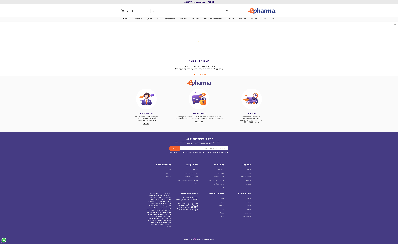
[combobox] (190, 10)
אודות (249, 169)
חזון (250, 173)
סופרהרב (248, 213)
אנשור (169, 169)
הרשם (174, 148)
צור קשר (195, 169)
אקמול (222, 198)
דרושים (248, 180)
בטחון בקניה (220, 169)
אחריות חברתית (246, 177)
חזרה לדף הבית (199, 74)
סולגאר (248, 202)
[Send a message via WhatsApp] (4, 240)
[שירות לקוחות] (146, 99)
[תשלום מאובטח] (199, 99)
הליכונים (168, 177)
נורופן (222, 202)
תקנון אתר (221, 173)
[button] (273, 19)
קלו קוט (221, 206)
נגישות (248, 184)
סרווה (249, 209)
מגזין (222, 188)
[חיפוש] (152, 10)
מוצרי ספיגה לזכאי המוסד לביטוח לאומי (187, 182)
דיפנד (249, 198)
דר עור (249, 206)
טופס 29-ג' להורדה (191, 177)
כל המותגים (247, 217)
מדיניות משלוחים (219, 184)
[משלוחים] (252, 99)
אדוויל (222, 217)
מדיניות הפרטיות (219, 177)
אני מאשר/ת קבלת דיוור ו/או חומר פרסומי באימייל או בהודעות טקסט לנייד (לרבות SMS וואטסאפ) (198, 152)
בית (395, 24)
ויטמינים (168, 173)
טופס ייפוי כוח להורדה (191, 173)
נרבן (223, 209)
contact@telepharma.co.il (184, 200)
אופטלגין (221, 213)
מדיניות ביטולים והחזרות (216, 180)
